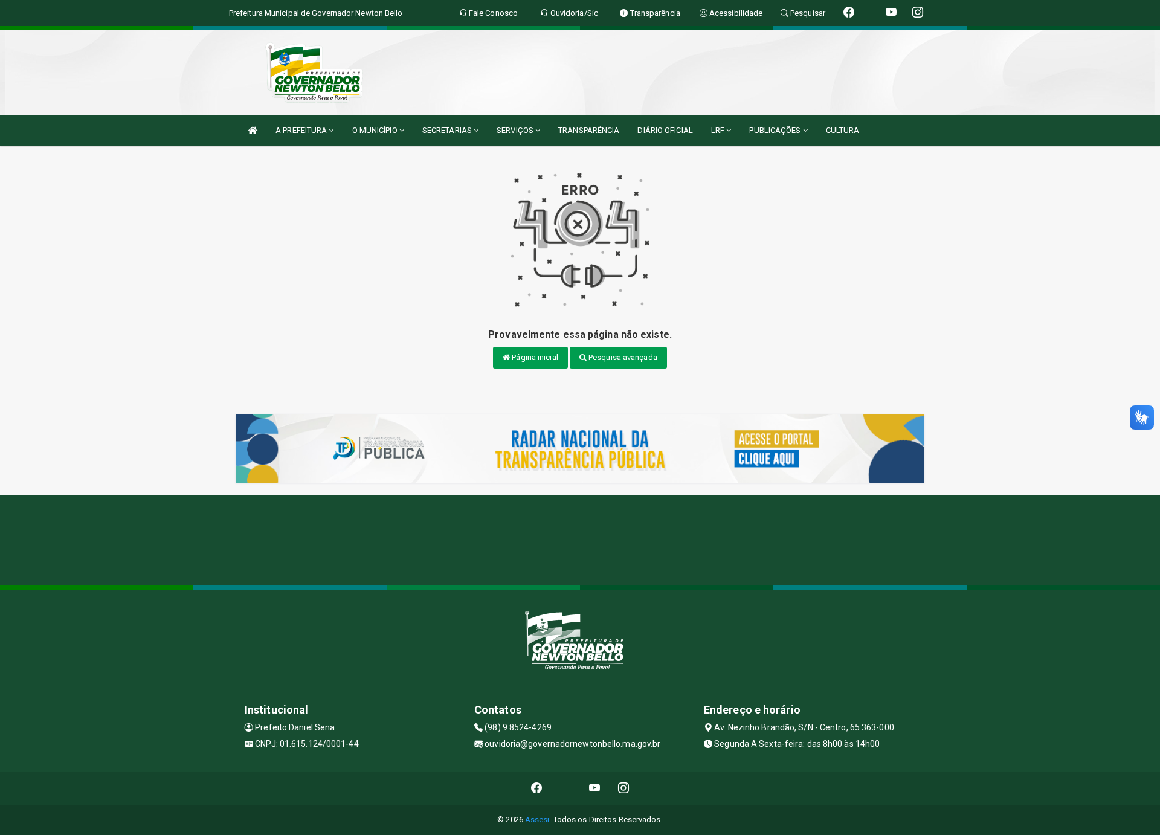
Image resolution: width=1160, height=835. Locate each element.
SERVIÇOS (516, 130)
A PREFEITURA (302, 130)
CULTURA (843, 130)
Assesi (537, 819)
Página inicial (534, 357)
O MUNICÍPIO (375, 130)
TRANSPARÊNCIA (588, 130)
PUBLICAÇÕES (775, 130)
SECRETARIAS (448, 130)
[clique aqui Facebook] (536, 788)
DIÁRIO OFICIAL (664, 130)
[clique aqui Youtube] (594, 788)
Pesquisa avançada (622, 357)
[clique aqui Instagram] (623, 788)
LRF (718, 130)
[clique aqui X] (565, 788)
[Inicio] (252, 130)
